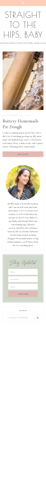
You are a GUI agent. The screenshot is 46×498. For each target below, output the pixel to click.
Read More (23, 154)
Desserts (14, 115)
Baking (6, 115)
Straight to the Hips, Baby (23, 24)
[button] (23, 3)
